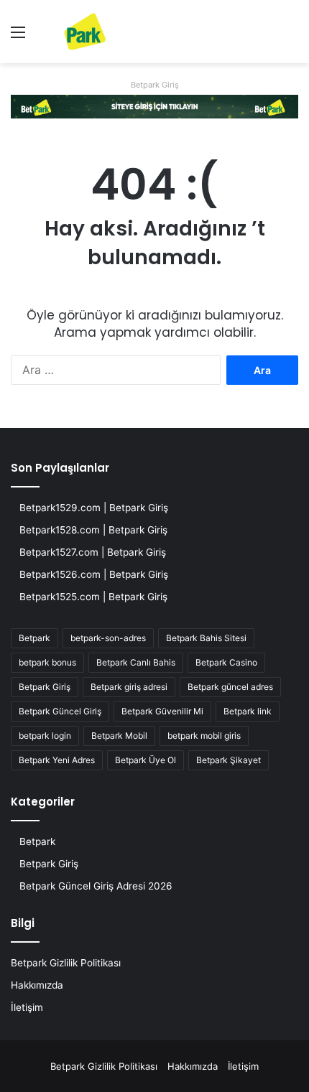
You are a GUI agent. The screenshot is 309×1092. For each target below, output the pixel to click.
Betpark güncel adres (230, 686)
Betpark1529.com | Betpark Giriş (93, 507)
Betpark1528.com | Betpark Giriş (93, 530)
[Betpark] (72, 31)
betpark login (45, 735)
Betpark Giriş (155, 85)
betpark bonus (47, 662)
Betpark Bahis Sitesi (206, 638)
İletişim (27, 1007)
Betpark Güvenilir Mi (162, 711)
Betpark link (247, 711)
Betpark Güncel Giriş (60, 711)
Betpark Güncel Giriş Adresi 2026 (95, 886)
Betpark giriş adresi (129, 686)
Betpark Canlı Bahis (135, 662)
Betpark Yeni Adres (57, 760)
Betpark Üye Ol (145, 760)
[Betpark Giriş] (154, 105)
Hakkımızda (37, 985)
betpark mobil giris (204, 735)
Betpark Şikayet (228, 760)
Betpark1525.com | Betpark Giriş (93, 596)
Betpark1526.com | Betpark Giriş (93, 574)
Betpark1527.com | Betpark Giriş (92, 552)
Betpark (34, 638)
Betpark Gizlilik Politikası (66, 963)
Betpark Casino (226, 662)
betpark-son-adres (108, 638)
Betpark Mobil (119, 735)
